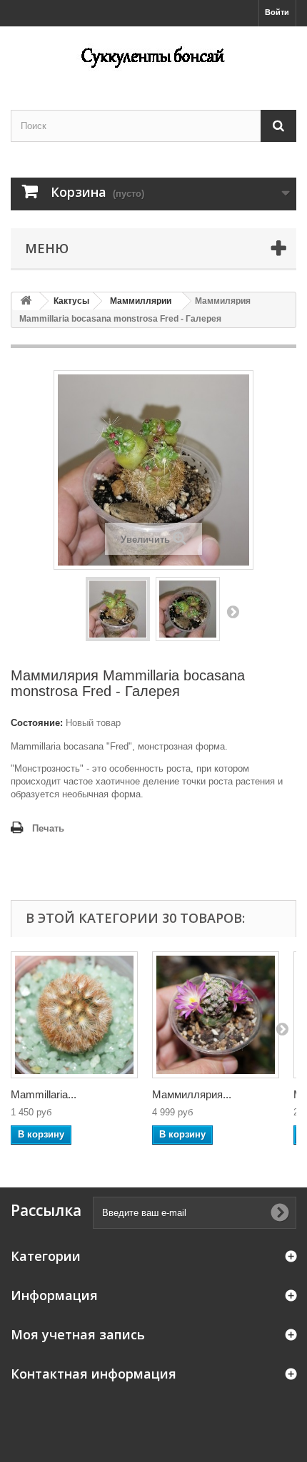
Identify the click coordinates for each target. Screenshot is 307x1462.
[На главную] (25, 301)
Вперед (233, 611)
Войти (277, 12)
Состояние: (37, 722)
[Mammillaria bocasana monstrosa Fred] (117, 609)
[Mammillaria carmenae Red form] (74, 1014)
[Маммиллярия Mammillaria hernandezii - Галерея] (215, 1014)
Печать (48, 828)
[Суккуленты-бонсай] (153, 55)
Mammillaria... (43, 1094)
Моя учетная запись (78, 1334)
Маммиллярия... (191, 1094)
